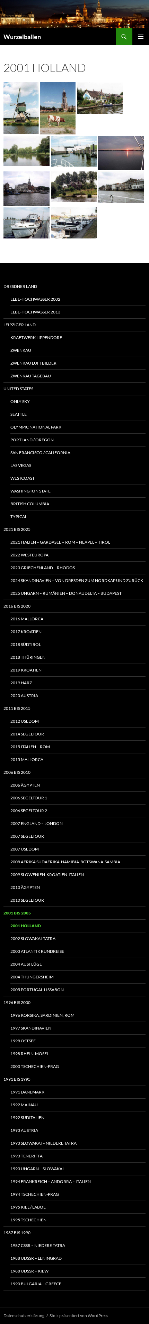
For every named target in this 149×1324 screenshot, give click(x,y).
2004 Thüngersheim (32, 976)
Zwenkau (20, 350)
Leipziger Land (19, 324)
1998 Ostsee (23, 1040)
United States (18, 388)
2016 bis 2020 (16, 606)
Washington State (30, 491)
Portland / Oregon (32, 439)
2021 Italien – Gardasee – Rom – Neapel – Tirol (60, 542)
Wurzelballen (22, 36)
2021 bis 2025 (16, 529)
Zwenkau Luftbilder (33, 363)
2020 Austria (24, 695)
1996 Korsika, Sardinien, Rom (42, 1015)
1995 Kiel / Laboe (28, 1207)
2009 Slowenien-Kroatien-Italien (47, 874)
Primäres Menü (140, 36)
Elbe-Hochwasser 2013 (35, 311)
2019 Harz (21, 682)
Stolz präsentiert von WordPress (79, 1315)
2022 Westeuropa (29, 554)
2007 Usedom (24, 849)
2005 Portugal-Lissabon (37, 989)
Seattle (18, 414)
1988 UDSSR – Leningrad (36, 1258)
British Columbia (29, 503)
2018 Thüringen (27, 657)
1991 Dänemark (27, 1092)
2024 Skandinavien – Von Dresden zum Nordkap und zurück (76, 580)
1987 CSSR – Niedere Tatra (37, 1245)
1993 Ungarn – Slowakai (37, 1168)
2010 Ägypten (25, 887)
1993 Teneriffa (26, 1155)
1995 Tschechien (28, 1219)
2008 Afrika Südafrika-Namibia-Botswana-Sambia (65, 861)
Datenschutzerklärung (23, 1315)
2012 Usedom (24, 721)
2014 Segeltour (27, 733)
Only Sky (20, 401)
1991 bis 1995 (16, 1079)
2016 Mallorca (26, 618)
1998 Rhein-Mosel (29, 1053)
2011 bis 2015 (16, 708)
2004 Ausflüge (26, 964)
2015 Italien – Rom (30, 746)
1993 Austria (24, 1130)
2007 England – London (36, 823)
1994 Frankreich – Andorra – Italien (50, 1181)
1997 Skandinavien (30, 1028)
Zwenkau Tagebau (30, 375)
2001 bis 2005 (17, 912)
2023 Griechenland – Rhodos (42, 567)
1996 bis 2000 (16, 1002)
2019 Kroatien (26, 670)
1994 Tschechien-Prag (34, 1194)
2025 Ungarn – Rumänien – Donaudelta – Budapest (66, 593)
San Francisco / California (40, 452)
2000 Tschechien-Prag (34, 1066)
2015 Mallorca (26, 759)
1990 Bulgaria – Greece (35, 1283)
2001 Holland (25, 925)
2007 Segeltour (27, 836)
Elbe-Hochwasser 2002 (35, 299)
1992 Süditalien (27, 1117)
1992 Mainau (24, 1104)
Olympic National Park (35, 427)
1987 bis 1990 (16, 1232)
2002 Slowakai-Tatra (32, 938)
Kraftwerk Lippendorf (36, 337)
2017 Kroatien (26, 631)
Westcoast (22, 478)
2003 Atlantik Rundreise (37, 951)
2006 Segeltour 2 (28, 810)
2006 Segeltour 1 (28, 797)
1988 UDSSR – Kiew (29, 1271)
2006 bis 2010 (16, 772)
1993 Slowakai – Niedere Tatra (43, 1143)
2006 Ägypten (25, 785)
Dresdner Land (20, 286)
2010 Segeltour (27, 900)
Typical (18, 516)
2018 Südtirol (25, 644)
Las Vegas (20, 465)
